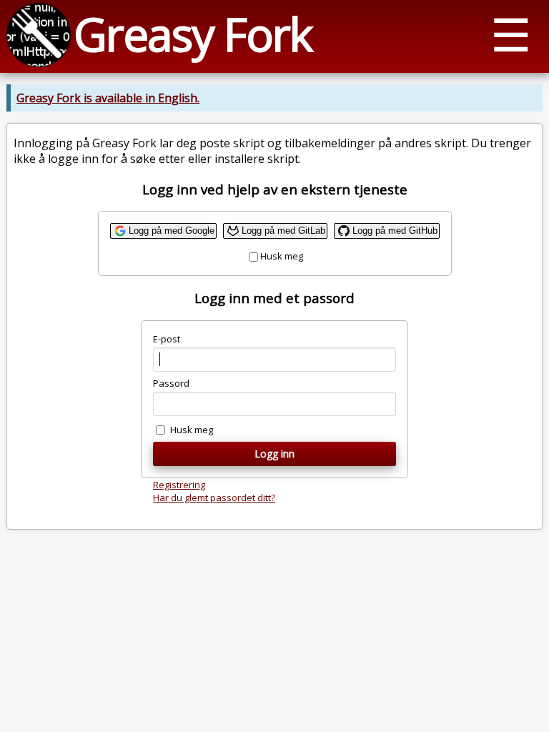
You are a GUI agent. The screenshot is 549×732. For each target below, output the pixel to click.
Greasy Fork (193, 34)
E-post (166, 338)
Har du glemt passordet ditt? (214, 497)
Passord (171, 383)
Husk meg (281, 255)
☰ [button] (510, 34)
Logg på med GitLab (283, 230)
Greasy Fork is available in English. (107, 98)
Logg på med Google (171, 230)
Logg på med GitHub (394, 230)
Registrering (179, 484)
